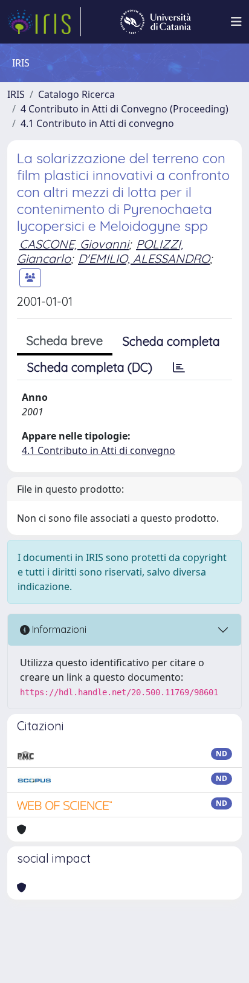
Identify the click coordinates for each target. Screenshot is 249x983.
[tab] (179, 367)
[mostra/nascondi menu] (236, 22)
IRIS (16, 94)
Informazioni (58, 629)
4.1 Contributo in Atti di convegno (97, 123)
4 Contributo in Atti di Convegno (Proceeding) (124, 108)
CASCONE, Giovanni (74, 243)
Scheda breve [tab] (65, 340)
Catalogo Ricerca (76, 94)
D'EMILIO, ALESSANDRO (144, 258)
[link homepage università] (156, 21)
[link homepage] (44, 21)
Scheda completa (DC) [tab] (89, 367)
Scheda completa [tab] (171, 341)
